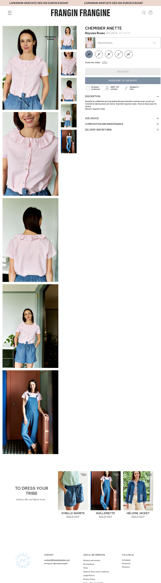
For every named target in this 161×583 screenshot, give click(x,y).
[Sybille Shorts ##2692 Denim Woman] (73, 490)
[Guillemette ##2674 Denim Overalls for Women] (106, 490)
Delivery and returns (98, 129)
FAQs (85, 568)
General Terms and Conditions (96, 572)
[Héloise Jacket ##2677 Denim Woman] (138, 490)
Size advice (92, 118)
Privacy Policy (89, 579)
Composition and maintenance (104, 124)
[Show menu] (10, 12)
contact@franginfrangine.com (57, 560)
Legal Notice (88, 575)
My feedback (88, 564)
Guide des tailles (92, 62)
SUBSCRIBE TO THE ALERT (122, 80)
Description (92, 96)
